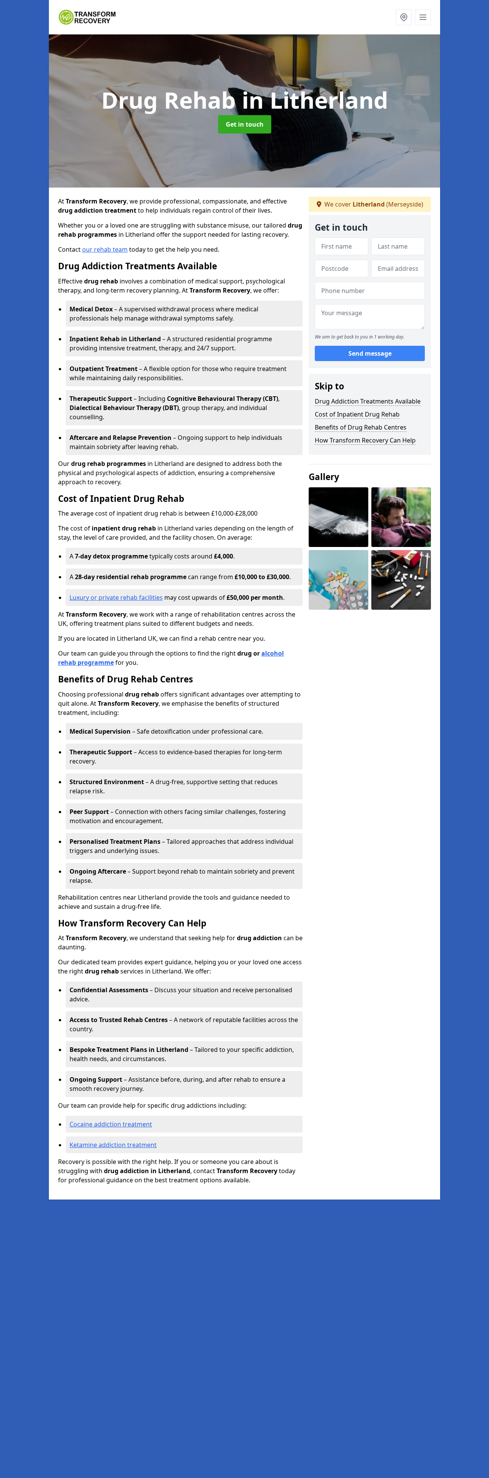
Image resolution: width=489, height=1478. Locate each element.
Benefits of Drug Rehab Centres (360, 427)
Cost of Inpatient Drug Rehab (357, 414)
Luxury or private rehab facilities (116, 597)
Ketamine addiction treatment (113, 1145)
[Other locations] (404, 17)
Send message (370, 354)
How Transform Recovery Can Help (365, 440)
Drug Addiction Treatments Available (368, 401)
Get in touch (245, 124)
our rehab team (105, 249)
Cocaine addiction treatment (111, 1124)
